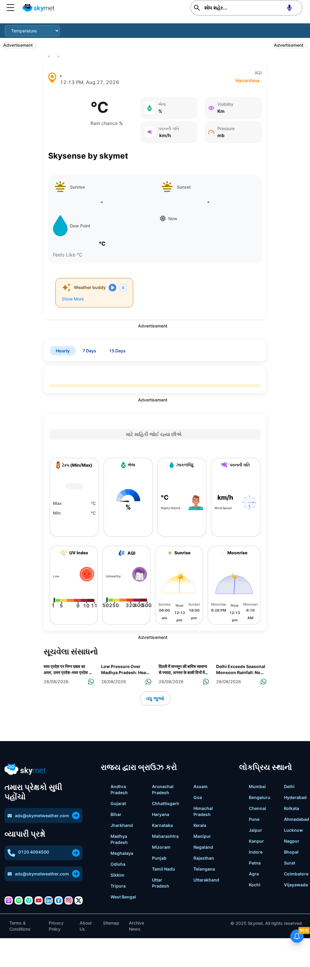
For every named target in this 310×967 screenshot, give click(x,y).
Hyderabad (295, 797)
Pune (254, 819)
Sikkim (117, 875)
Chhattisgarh (165, 803)
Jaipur (255, 830)
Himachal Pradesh (203, 811)
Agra (254, 873)
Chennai (257, 808)
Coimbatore (296, 873)
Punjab (159, 858)
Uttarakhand (206, 879)
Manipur (202, 836)
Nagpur (291, 841)
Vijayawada (296, 884)
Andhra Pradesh (119, 789)
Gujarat (118, 803)
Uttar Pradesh (160, 882)
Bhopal (291, 852)
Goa (197, 797)
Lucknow (293, 830)
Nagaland (203, 847)
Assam (200, 786)
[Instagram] (68, 900)
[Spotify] (19, 900)
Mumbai (257, 786)
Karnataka (162, 825)
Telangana (204, 868)
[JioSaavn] (29, 900)
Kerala (199, 825)
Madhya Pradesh (119, 839)
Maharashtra (165, 836)
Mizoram (161, 847)
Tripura (118, 885)
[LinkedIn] (49, 900)
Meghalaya (121, 853)
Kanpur (256, 841)
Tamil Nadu (163, 868)
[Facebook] (58, 900)
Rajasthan (203, 858)
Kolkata (291, 808)
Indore (255, 852)
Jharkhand (121, 825)
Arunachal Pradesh (162, 789)
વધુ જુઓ (155, 698)
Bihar (115, 814)
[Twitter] (78, 900)
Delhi (289, 786)
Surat (289, 862)
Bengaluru (259, 797)
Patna (255, 862)
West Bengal (123, 896)
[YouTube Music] (39, 900)
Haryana (160, 814)
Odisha (117, 864)
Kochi (254, 884)
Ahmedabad (296, 819)
